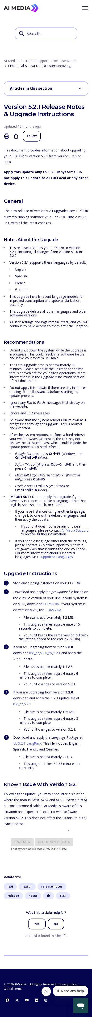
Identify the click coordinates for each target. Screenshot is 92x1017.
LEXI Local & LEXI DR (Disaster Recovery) (39, 65)
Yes (37, 924)
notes (33, 896)
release (13, 896)
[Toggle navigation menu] (85, 8)
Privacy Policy (68, 984)
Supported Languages (56, 557)
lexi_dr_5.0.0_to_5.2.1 (44, 653)
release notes (52, 886)
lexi (10, 886)
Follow (32, 136)
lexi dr (27, 886)
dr (48, 896)
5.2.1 (63, 896)
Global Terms (13, 989)
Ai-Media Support (75, 530)
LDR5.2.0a (53, 610)
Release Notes (65, 60)
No (56, 924)
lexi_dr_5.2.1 (22, 704)
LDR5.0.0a (51, 604)
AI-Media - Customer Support (26, 60)
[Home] (21, 8)
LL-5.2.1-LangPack (27, 743)
